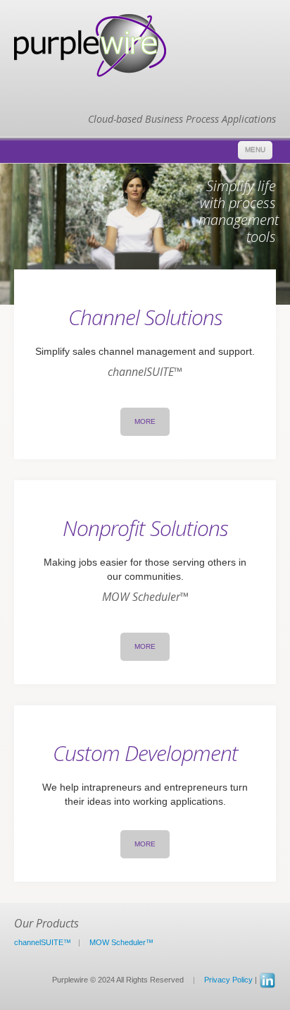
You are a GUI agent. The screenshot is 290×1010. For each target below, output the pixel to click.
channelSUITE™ (42, 942)
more (145, 421)
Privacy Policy (228, 979)
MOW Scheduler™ (121, 942)
